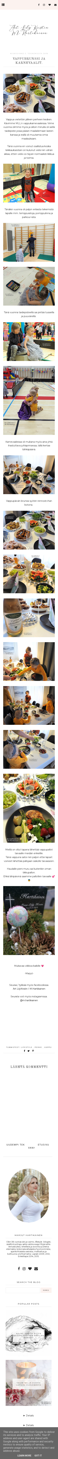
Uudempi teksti (17, 1144)
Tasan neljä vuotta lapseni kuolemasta (28, 1384)
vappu (48, 1047)
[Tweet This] (29, 1050)
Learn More (24, 1455)
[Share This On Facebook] (24, 1050)
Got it (38, 1455)
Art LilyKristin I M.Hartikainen (29, 988)
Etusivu (43, 1144)
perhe (39, 1047)
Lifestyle (27, 1047)
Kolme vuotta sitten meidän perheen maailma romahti (28, 1335)
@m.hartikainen (29, 1000)
